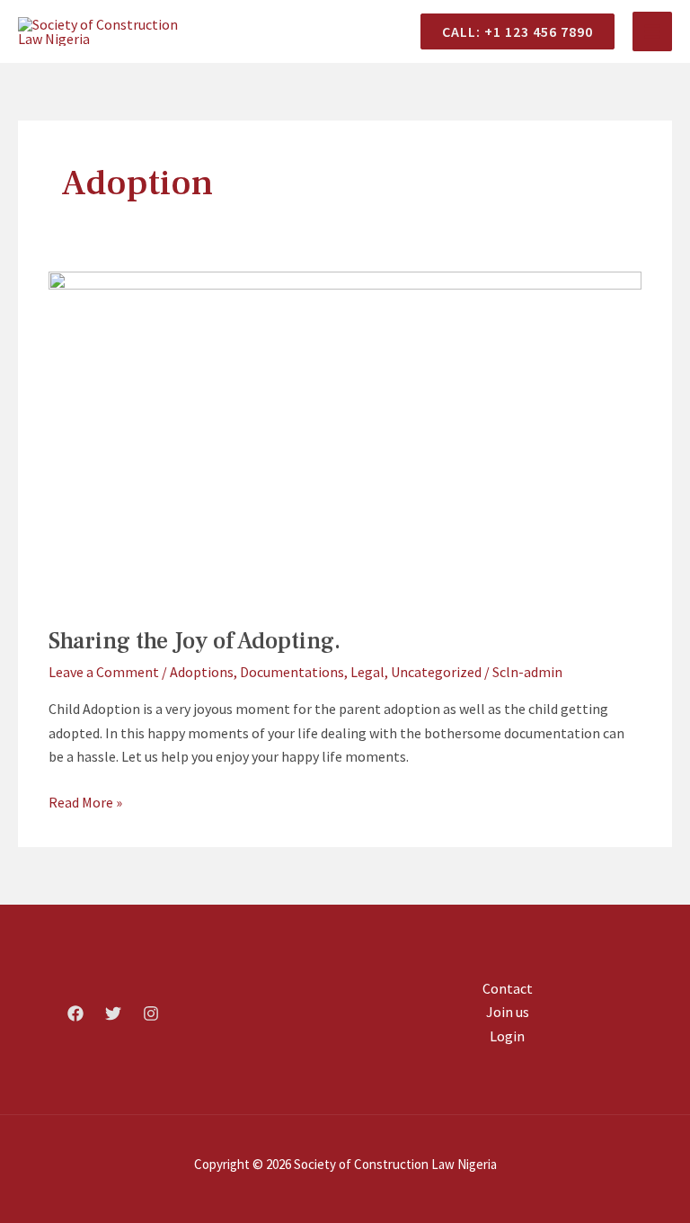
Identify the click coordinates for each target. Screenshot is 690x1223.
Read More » (85, 800)
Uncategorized (436, 672)
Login (507, 1036)
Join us (507, 1012)
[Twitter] (113, 1013)
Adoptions (202, 672)
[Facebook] (75, 1013)
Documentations (292, 672)
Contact (507, 988)
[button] (510, 31)
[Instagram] (151, 1013)
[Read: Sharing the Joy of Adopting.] (345, 437)
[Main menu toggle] (652, 31)
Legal (367, 672)
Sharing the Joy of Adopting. (195, 641)
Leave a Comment (104, 672)
